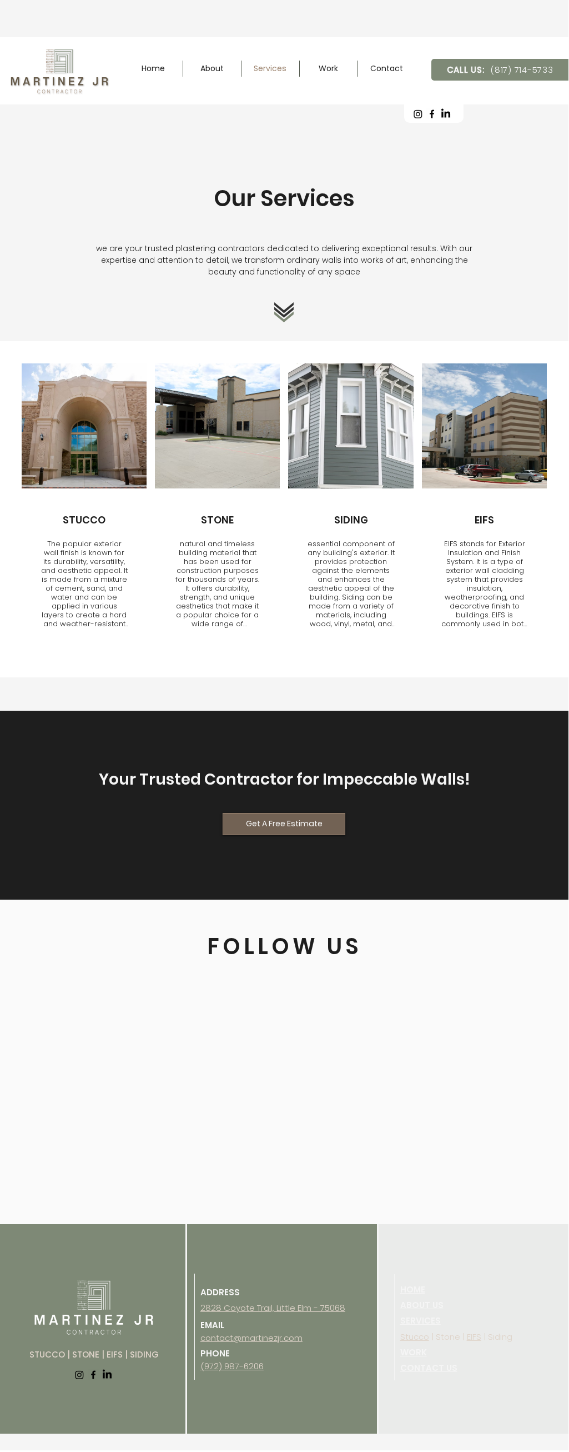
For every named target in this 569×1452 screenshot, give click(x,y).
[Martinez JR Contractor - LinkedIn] (445, 113)
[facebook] (431, 113)
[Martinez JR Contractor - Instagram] (418, 113)
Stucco (414, 1337)
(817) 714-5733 (521, 70)
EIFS (474, 1337)
